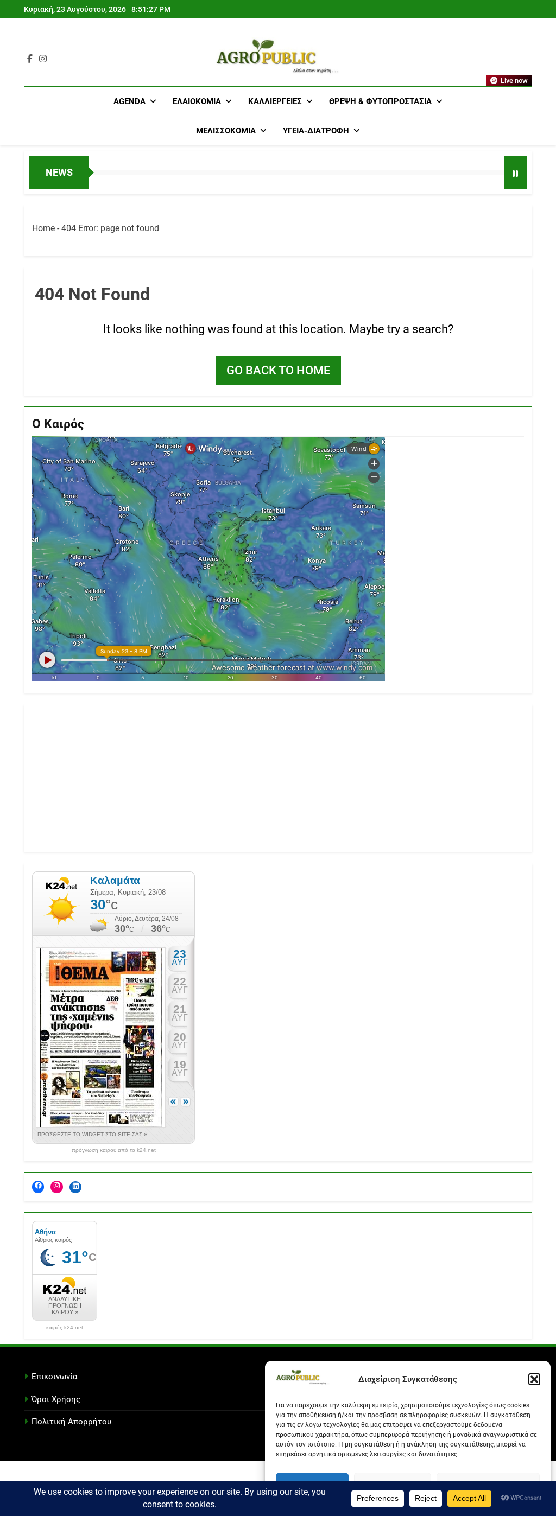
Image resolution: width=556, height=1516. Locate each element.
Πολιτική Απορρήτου (71, 1421)
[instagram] (43, 59)
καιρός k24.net (64, 1327)
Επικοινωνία (54, 1376)
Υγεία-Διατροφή (316, 131)
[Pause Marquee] (515, 172)
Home (43, 228)
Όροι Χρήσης (55, 1399)
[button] (534, 1379)
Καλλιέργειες (275, 101)
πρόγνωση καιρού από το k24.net (114, 1150)
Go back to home (278, 370)
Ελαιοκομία (197, 101)
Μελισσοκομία (226, 131)
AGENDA (129, 101)
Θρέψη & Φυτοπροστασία (380, 101)
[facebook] (30, 59)
